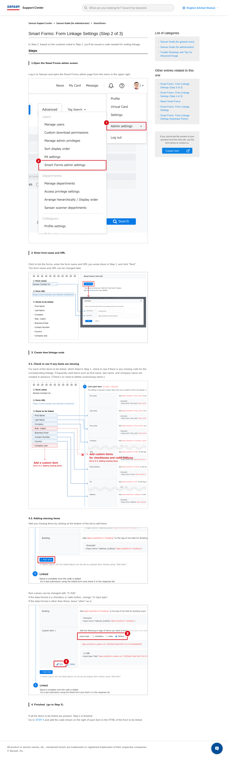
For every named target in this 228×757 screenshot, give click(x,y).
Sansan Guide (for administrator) (72, 23)
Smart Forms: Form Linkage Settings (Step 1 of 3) (174, 94)
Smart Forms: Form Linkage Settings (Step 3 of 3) (174, 86)
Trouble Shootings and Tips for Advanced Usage (176, 54)
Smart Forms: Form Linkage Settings (174, 108)
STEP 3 (39, 719)
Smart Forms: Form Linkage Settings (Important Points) (174, 117)
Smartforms (100, 23)
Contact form (172, 151)
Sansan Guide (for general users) (177, 41)
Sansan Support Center (40, 23)
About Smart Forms (170, 101)
